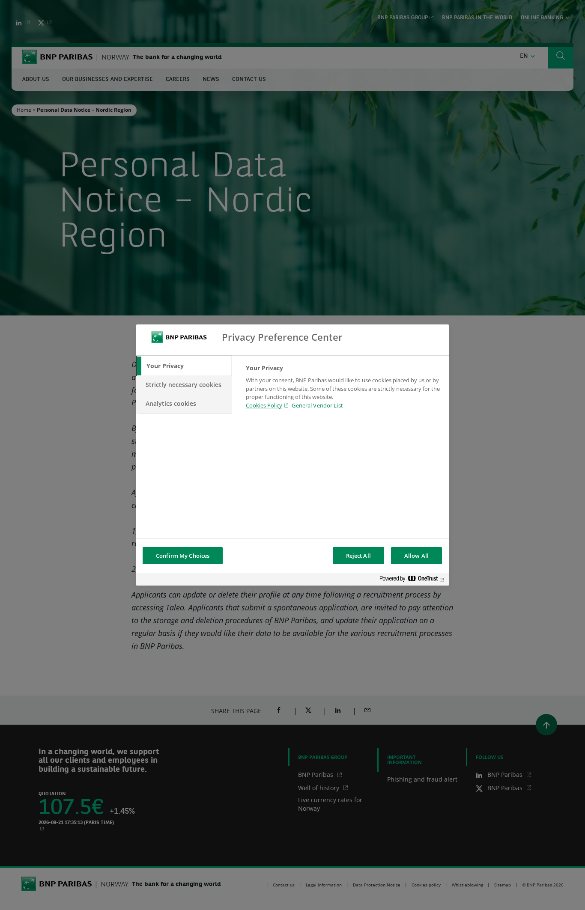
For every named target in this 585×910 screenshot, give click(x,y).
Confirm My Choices (182, 555)
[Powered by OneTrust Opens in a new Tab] (412, 580)
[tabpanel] (344, 389)
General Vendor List (317, 405)
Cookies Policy (264, 405)
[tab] (184, 366)
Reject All (358, 555)
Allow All (416, 555)
